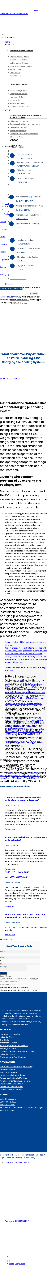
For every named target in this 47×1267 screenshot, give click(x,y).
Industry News (13, 297)
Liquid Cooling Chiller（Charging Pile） (23, 703)
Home (2, 297)
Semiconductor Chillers (21, 50)
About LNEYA (17, 117)
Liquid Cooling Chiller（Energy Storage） (24, 742)
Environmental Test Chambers (25, 287)
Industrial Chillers (18, 84)
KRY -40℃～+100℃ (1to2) (16, 877)
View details (10, 829)
